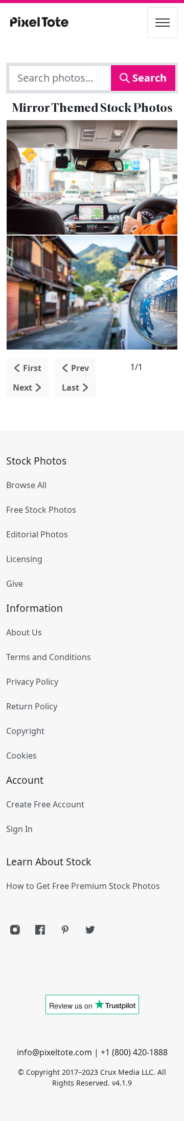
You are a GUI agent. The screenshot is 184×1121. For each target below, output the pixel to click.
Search (148, 78)
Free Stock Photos (41, 509)
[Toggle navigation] (162, 22)
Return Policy (31, 706)
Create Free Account (45, 804)
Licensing (24, 559)
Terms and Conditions (48, 657)
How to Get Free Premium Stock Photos (83, 886)
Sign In (19, 829)
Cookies (21, 755)
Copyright (25, 731)
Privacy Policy (32, 681)
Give (14, 583)
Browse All (26, 485)
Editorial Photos (37, 534)
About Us (24, 632)
